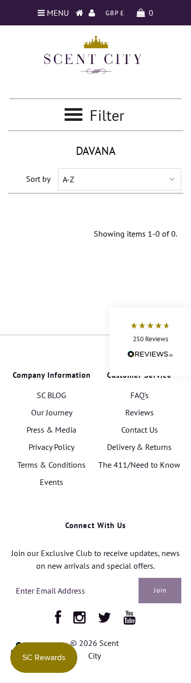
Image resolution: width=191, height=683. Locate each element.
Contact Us (139, 430)
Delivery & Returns (139, 447)
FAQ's (139, 395)
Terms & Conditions (51, 465)
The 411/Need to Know (139, 465)
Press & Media (51, 430)
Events (51, 482)
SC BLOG (51, 395)
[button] (150, 341)
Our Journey (51, 412)
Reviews (139, 412)
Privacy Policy (51, 447)
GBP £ (114, 13)
